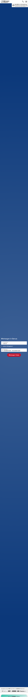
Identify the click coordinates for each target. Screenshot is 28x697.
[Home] (5, 2)
